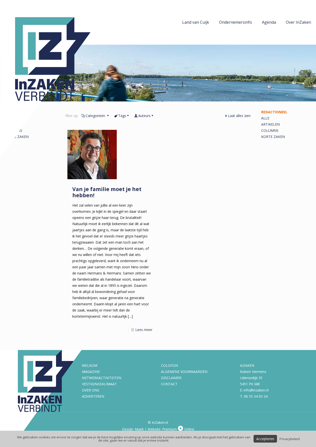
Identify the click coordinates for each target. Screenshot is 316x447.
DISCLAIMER (171, 377)
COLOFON (169, 365)
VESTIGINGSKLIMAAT (99, 384)
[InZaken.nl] (57, 79)
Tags (122, 115)
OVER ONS (90, 390)
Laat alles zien (239, 115)
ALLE (265, 118)
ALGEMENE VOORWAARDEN (184, 371)
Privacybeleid (289, 439)
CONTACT (169, 384)
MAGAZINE (91, 371)
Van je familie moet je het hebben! (106, 192)
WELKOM (89, 365)
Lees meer (143, 329)
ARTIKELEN (270, 124)
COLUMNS (269, 130)
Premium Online (178, 429)
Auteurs (144, 115)
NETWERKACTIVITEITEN (101, 377)
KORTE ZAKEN (273, 136)
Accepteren (265, 438)
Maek (139, 429)
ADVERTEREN (93, 396)
